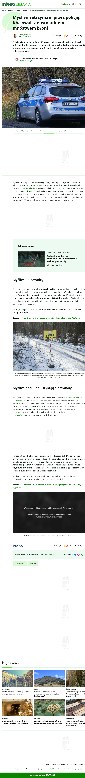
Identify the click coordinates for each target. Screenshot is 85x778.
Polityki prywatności (56, 769)
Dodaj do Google (37, 61)
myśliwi (33, 564)
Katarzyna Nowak (25, 35)
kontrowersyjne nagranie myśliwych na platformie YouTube (52, 318)
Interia (4, 10)
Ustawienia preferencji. (69, 769)
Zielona (10, 10)
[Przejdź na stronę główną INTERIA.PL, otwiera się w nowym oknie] (8, 4)
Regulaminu (43, 769)
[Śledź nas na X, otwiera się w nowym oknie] (81, 555)
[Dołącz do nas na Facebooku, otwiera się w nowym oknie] (75, 555)
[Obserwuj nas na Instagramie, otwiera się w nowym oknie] (78, 555)
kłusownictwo (20, 564)
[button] (65, 4)
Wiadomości (18, 10)
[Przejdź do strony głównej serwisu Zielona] (23, 4)
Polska (25, 10)
